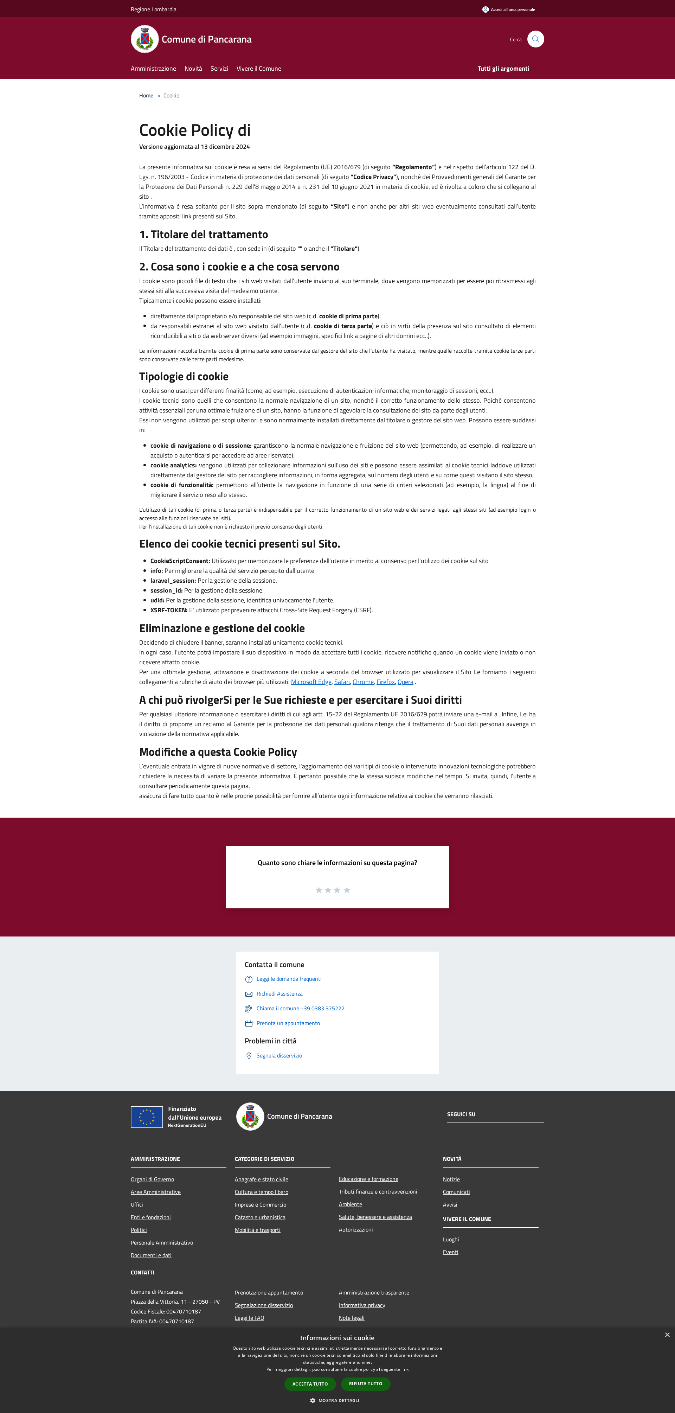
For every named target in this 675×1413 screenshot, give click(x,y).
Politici (139, 1230)
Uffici (137, 1204)
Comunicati (456, 1192)
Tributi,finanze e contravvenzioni (378, 1191)
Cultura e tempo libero (261, 1192)
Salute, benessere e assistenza (375, 1217)
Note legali (352, 1317)
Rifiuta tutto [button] (365, 1384)
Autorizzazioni (356, 1229)
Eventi (450, 1252)
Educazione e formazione (368, 1179)
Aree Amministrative (156, 1192)
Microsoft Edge (311, 681)
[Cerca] (535, 39)
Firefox (386, 681)
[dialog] (337, 1370)
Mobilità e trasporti (258, 1230)
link (405, 1369)
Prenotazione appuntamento (269, 1292)
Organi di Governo (152, 1179)
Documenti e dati (151, 1255)
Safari (342, 681)
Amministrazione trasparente (374, 1292)
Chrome (363, 681)
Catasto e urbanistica (260, 1217)
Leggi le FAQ (249, 1317)
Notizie (451, 1179)
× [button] (667, 1335)
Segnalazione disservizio (264, 1305)
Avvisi (450, 1204)
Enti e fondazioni (151, 1217)
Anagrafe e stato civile (261, 1179)
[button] (337, 1400)
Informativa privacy (362, 1305)
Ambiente (350, 1204)
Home (146, 95)
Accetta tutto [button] (310, 1384)
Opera (405, 681)
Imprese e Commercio (260, 1204)
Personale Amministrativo (162, 1242)
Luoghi (451, 1239)
